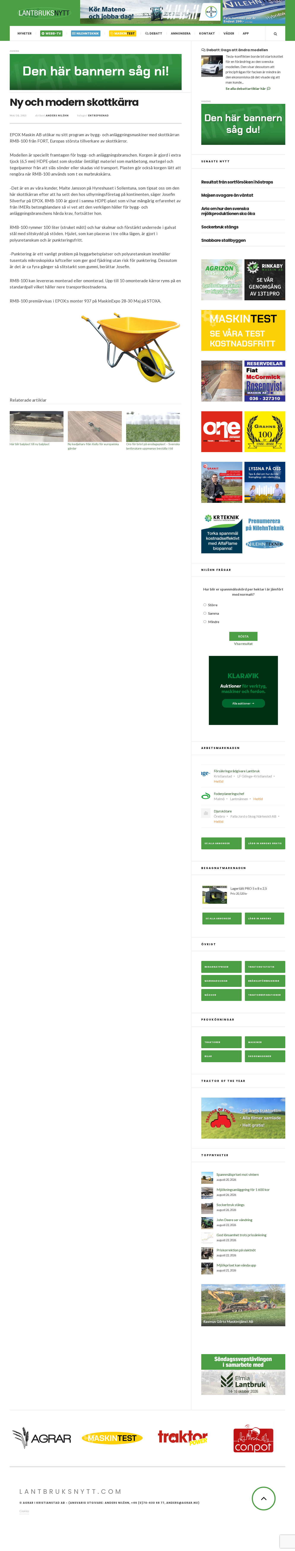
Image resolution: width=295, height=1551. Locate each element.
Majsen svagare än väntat (227, 195)
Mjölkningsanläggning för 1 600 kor (243, 1189)
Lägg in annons (259, 918)
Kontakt (207, 33)
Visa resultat (243, 643)
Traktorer (212, 1042)
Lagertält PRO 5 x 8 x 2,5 (248, 890)
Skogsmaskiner (259, 1056)
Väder (229, 33)
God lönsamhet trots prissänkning (241, 1235)
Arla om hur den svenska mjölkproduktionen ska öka (228, 211)
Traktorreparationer (264, 995)
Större (212, 605)
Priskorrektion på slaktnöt (236, 1250)
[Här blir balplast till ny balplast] (36, 426)
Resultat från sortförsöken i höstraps (237, 182)
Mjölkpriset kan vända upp (236, 1265)
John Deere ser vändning (234, 1220)
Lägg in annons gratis (265, 843)
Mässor (210, 995)
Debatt (155, 33)
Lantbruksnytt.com (71, 1488)
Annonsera (180, 33)
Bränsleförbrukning (263, 981)
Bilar (208, 1056)
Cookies (24, 1508)
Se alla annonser (217, 843)
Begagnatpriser (216, 967)
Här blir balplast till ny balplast (29, 444)
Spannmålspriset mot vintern (238, 1174)
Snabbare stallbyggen (223, 240)
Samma (213, 613)
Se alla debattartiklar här (246, 88)
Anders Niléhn (57, 115)
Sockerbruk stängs (219, 227)
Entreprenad (98, 115)
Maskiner (255, 1042)
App (246, 33)
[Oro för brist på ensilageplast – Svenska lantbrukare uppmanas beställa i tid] (153, 426)
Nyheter (24, 33)
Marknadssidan (216, 981)
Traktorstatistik (261, 967)
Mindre (213, 622)
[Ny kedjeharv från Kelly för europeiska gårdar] (95, 426)
